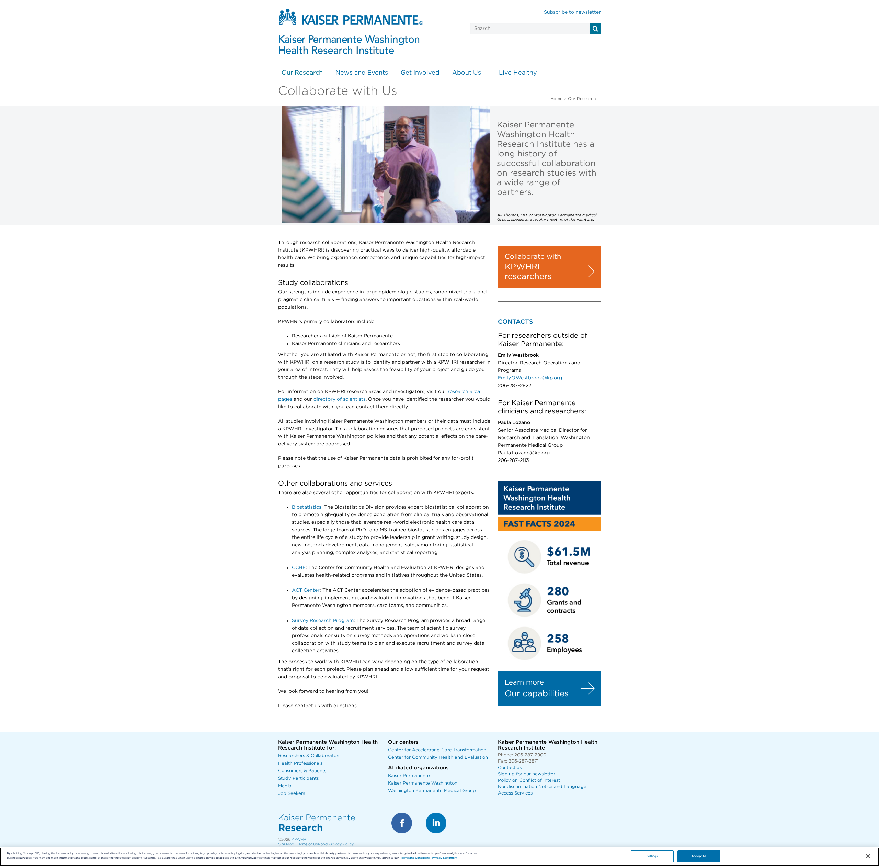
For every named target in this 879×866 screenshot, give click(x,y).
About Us (466, 73)
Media (285, 786)
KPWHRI (299, 839)
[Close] (868, 856)
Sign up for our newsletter (526, 774)
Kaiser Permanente (409, 776)
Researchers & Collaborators (309, 756)
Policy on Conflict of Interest (529, 780)
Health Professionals (300, 763)
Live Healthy (518, 73)
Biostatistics (306, 507)
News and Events (361, 73)
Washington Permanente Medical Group (432, 791)
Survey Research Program (323, 620)
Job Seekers (291, 793)
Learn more (524, 682)
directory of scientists (339, 399)
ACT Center (306, 590)
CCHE (299, 567)
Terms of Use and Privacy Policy (325, 844)
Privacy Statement (444, 857)
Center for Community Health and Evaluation (438, 757)
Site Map (286, 844)
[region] (439, 856)
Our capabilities (537, 694)
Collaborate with (533, 256)
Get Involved (420, 73)
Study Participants (298, 778)
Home (556, 99)
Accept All (699, 856)
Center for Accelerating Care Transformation (437, 750)
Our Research (302, 73)
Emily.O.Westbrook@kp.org (530, 378)
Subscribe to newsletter (572, 12)
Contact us (510, 768)
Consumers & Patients (302, 771)
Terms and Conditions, (415, 857)
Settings (652, 856)
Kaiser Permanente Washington (422, 783)
